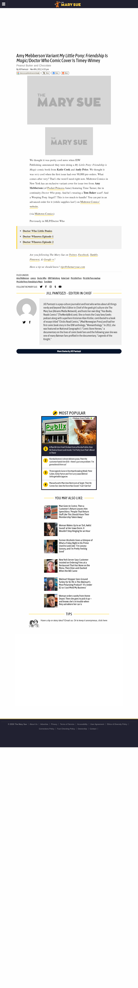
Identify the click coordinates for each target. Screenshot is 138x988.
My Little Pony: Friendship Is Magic (29, 282)
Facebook (83, 254)
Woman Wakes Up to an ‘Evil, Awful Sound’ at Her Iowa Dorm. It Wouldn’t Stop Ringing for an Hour (75, 528)
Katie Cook (65, 278)
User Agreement (97, 724)
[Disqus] (69, 670)
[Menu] (3, 4)
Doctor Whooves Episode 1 (38, 236)
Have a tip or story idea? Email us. (57, 620)
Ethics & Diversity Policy (117, 724)
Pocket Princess (56, 188)
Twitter (73, 254)
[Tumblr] (55, 288)
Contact (93, 729)
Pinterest (34, 259)
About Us (33, 724)
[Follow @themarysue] (41, 288)
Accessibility (82, 724)
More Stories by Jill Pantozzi (69, 351)
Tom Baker (48, 282)
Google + (49, 259)
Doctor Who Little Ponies (37, 231)
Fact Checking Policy (66, 729)
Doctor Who (41, 278)
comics (33, 278)
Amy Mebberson (22, 278)
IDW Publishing (54, 278)
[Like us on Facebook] (46, 288)
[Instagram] (50, 288)
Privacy (54, 724)
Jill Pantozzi (23, 69)
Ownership (82, 729)
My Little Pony (76, 278)
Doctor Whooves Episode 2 (38, 242)
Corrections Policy (46, 729)
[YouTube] (60, 288)
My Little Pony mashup (91, 278)
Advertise (44, 724)
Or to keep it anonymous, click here (90, 620)
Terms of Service (67, 724)
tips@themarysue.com (73, 266)
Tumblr (94, 254)
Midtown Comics (44, 213)
